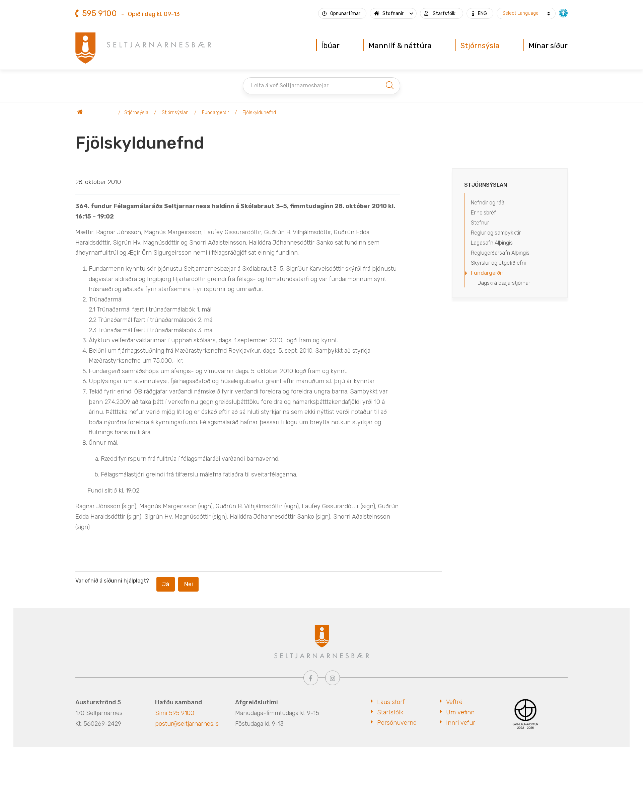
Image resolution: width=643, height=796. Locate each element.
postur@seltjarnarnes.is (187, 723)
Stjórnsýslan (175, 112)
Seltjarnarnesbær (95, 112)
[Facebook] (310, 678)
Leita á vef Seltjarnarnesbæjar (290, 85)
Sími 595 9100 (174, 713)
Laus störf (391, 702)
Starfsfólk (390, 712)
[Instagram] (332, 678)
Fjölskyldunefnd (259, 112)
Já (165, 584)
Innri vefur (460, 722)
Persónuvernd (397, 722)
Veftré (454, 702)
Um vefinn (460, 712)
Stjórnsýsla (136, 112)
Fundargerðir (215, 112)
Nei (188, 584)
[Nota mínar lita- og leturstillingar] (563, 12)
